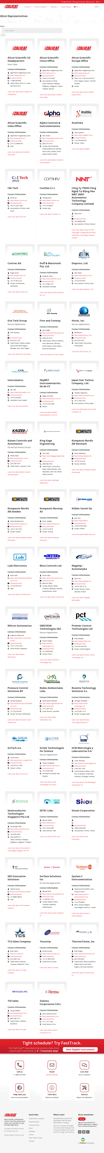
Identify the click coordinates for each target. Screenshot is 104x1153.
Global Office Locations (36, 1118)
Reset (3, 35)
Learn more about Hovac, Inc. (81, 351)
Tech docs (52, 1094)
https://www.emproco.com (83, 275)
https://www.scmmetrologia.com (85, 763)
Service (84, 1094)
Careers (31, 1135)
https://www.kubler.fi (81, 521)
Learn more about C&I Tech (17, 217)
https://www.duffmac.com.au (51, 279)
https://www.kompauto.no (51, 524)
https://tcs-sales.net (16, 954)
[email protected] (52, 1075)
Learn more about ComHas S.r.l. (50, 214)
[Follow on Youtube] (83, 1132)
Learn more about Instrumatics (18, 406)
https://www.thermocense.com (84, 954)
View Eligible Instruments (80, 1049)
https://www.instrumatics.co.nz (20, 392)
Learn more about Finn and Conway (51, 354)
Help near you (19, 1094)
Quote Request (66, 7)
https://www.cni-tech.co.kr (18, 200)
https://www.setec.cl (49, 823)
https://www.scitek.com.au (51, 766)
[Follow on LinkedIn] (79, 1132)
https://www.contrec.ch (17, 275)
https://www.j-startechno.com (84, 395)
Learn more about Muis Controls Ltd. (52, 597)
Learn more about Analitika (81, 149)
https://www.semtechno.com (19, 829)
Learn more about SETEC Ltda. (50, 836)
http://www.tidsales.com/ (18, 1013)
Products (27, 7)
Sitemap (31, 1141)
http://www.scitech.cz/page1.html (21, 760)
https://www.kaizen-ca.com (19, 458)
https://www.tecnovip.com (51, 954)
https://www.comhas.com (50, 200)
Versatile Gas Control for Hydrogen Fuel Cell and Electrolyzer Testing (62, 1120)
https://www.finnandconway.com (53, 333)
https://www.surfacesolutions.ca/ (53, 894)
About (31, 1128)
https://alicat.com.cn (49, 73)
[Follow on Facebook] (87, 1132)
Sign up (82, 1119)
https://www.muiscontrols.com (52, 578)
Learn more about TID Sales (17, 1030)
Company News (34, 1125)
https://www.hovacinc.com (83, 335)
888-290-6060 (67, 2)
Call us (20, 1072)
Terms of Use (19, 1135)
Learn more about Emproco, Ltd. (82, 289)
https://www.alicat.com (17, 75)
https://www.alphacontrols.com (52, 138)
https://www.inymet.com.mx (51, 399)
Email (51, 1072)
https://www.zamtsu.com (50, 1016)
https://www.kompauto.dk (82, 456)
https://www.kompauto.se (18, 524)
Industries (54, 7)
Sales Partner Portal (35, 1138)
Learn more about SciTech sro (18, 774)
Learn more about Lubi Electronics (19, 594)
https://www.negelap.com (82, 581)
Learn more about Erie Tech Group (19, 354)
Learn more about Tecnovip (49, 967)
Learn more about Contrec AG (18, 292)
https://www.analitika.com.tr (83, 135)
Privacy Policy (8, 1135)
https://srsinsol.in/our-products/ (20, 892)
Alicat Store (91, 2)
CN (99, 2)
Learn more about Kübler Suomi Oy (83, 534)
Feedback (32, 1131)
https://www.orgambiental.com (52, 703)
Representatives (34, 1122)
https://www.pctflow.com (82, 641)
